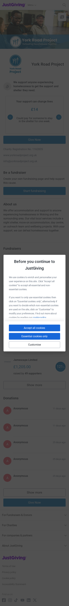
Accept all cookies (34, 327)
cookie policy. (40, 317)
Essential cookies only (34, 336)
